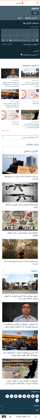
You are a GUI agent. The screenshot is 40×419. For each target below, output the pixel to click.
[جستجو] (35, 416)
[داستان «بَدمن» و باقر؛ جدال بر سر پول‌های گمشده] (20, 164)
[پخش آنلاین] (30, 94)
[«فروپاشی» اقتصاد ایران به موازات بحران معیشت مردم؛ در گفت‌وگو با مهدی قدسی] (30, 115)
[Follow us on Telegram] (24, 396)
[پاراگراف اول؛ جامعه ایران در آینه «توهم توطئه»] (20, 221)
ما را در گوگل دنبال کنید (23, 417)
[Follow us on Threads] (37, 400)
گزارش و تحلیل (31, 151)
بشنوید (34, 271)
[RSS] (33, 396)
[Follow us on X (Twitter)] (20, 396)
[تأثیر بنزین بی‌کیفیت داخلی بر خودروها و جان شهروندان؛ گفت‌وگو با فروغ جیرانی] (10, 94)
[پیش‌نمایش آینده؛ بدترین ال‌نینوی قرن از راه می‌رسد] (20, 249)
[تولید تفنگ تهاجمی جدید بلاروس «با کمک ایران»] (20, 192)
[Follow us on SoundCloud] (11, 396)
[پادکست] (10, 416)
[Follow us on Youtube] (15, 396)
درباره (20, 17)
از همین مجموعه (31, 17)
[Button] (36, 52)
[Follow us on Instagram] (7, 396)
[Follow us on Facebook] (28, 396)
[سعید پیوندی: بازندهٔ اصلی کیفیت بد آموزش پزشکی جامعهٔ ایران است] (30, 73)
